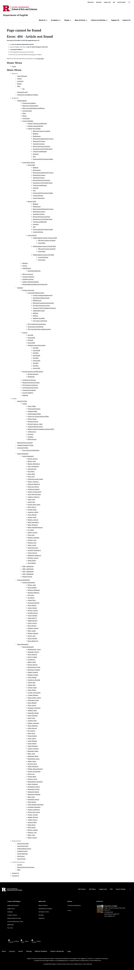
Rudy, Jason (31, 797)
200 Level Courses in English (41, 131)
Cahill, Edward (32, 677)
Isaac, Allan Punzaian (34, 494)
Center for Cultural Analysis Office (38, 416)
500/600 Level (37, 300)
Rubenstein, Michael (34, 794)
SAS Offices (41, 915)
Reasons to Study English (30, 106)
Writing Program (33, 421)
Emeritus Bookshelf (23, 580)
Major (24, 113)
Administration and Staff (25, 443)
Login (69, 951)
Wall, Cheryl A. (32, 626)
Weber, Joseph (32, 837)
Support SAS (41, 918)
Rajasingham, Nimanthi (35, 782)
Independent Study (39, 310)
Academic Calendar (12, 915)
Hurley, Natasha (33, 715)
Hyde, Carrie (31, 718)
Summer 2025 (32, 201)
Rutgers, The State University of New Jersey (62, 964)
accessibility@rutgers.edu (61, 960)
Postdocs (30, 437)
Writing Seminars (33, 374)
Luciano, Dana (32, 517)
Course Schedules (27, 121)
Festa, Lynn (31, 476)
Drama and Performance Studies (43, 159)
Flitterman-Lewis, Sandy (35, 479)
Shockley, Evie (32, 543)
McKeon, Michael (33, 633)
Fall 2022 (35, 366)
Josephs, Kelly (32, 720)
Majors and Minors (43, 905)
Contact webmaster (87, 964)
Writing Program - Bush (35, 424)
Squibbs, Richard (33, 817)
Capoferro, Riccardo (34, 680)
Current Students (27, 393)
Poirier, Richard (32, 615)
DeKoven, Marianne (34, 590)
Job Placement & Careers (30, 387)
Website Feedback (41, 951)
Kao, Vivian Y (31, 731)
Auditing (35, 313)
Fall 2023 (35, 363)
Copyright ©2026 (47, 964)
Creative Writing (38, 195)
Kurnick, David (32, 509)
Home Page (40, 58)
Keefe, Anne (31, 733)
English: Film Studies (34, 128)
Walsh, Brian (31, 825)
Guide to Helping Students (30, 282)
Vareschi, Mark (32, 822)
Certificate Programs (29, 380)
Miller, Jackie (32, 631)
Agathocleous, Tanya (34, 649)
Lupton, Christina (33, 748)
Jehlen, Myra (32, 600)
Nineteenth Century (39, 141)
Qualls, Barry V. (32, 618)
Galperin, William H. (34, 484)
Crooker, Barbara (33, 695)
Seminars (36, 154)
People (66, 20)
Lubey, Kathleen (33, 746)
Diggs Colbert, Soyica (34, 698)
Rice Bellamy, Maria (34, 787)
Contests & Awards (28, 277)
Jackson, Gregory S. (34, 497)
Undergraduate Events (24, 848)
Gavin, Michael (32, 703)
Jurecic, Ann (31, 502)
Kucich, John (32, 636)
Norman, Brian (32, 764)
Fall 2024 (35, 358)
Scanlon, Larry (32, 540)
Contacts (12, 951)
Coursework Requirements (36, 293)
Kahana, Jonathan (33, 723)
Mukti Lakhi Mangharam (35, 527)
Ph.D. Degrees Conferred (30, 385)
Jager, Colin (31, 499)
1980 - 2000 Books (28, 566)
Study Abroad (26, 268)
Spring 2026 (31, 165)
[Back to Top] (130, 965)
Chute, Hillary (32, 690)
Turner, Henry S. (32, 553)
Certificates (26, 118)
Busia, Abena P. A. (33, 641)
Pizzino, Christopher (34, 771)
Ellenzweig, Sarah (33, 700)
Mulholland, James (33, 759)
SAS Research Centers (44, 912)
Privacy (69, 910)
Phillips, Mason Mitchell (35, 769)
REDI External (32, 439)
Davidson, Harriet (33, 628)
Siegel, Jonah (32, 545)
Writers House (32, 419)
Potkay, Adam (32, 776)
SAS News (99, 2)
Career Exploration (39, 198)
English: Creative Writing (35, 126)
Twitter (26, 941)
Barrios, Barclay (32, 665)
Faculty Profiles (22, 401)
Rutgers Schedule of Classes (14, 918)
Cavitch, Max (31, 682)
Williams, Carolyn (33, 558)
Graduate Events (22, 851)
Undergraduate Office (34, 414)
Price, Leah (31, 535)
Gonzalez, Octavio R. (34, 708)
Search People (121, 2)
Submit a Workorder (57, 951)
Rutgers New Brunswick (13, 905)
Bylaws (19, 84)
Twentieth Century (39, 144)
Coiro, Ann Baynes (33, 466)
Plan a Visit (10, 928)
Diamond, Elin (32, 469)
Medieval (35, 134)
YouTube (38, 941)
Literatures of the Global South (42, 149)
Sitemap (29, 951)
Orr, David (31, 530)
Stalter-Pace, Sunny (34, 812)
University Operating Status (74, 905)
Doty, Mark (31, 471)
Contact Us (126, 20)
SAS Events (91, 2)
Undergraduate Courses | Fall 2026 (43, 255)
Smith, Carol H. (32, 623)
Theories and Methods (40, 151)
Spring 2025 (31, 343)
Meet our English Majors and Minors (33, 108)
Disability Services (28, 279)
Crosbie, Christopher (34, 693)
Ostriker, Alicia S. (33, 613)
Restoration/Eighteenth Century (43, 139)
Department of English (15, 15)
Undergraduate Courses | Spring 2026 (44, 246)
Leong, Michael (32, 741)
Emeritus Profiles (22, 448)
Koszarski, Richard (33, 603)
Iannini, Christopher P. (34, 492)
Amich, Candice (32, 657)
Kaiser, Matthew (33, 726)
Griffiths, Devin (32, 710)
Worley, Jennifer (33, 830)
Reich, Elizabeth (33, 784)
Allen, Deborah (32, 654)
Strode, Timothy (33, 815)
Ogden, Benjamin (33, 766)
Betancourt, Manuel (34, 670)
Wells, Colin (31, 835)
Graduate (20, 288)
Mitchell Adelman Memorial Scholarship (34, 284)
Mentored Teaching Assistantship (43, 303)
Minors (24, 116)
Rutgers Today (10, 908)
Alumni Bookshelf (22, 644)
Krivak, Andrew (32, 736)
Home (14, 66)
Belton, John (32, 461)
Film (34, 156)
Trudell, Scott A (32, 820)
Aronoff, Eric (31, 659)
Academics (55, 20)
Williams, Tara (32, 832)
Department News (23, 843)
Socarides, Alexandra (34, 807)
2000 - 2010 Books (28, 569)
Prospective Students (29, 103)
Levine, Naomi (32, 743)
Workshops (31, 376)
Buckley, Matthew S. (34, 464)
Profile (24, 404)
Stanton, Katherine (34, 809)
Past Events (21, 856)
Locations (20, 81)
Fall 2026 (30, 335)
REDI (18, 870)
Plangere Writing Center (35, 426)
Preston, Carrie (32, 779)
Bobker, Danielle (33, 672)
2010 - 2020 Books (28, 571)
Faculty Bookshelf (22, 454)
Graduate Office (32, 411)
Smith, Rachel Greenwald (35, 804)
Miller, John (31, 754)
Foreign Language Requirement (43, 295)
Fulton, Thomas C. (33, 482)
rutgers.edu (107, 2)
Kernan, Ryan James (34, 504)
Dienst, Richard (32, 638)
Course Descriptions (28, 162)
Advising (25, 263)
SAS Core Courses (27, 274)
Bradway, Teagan (33, 675)
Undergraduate (22, 100)
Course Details (32, 235)
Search (20, 951)
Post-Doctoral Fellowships (30, 450)
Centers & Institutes (98, 20)
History (19, 78)
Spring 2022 (36, 368)
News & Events (80, 20)
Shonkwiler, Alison (33, 799)
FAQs (18, 86)
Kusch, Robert (32, 605)
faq (23, 89)
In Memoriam (32, 432)
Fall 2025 (30, 340)
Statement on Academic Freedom (27, 95)
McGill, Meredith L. (33, 522)
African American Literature (41, 146)
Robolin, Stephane (33, 537)
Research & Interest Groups (31, 382)
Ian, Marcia (31, 598)
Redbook (25, 395)
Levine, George (32, 608)
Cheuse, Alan (32, 685)
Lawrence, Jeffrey (33, 512)
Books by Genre (27, 576)
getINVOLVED (10, 924)
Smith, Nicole (32, 802)
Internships (41, 243)
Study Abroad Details (34, 271)
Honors (24, 266)
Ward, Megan (32, 827)
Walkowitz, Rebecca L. (34, 555)
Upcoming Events (22, 846)
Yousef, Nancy (32, 560)
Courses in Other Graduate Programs (44, 308)
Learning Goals (27, 111)
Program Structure (28, 290)
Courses (24, 332)
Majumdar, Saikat (33, 751)
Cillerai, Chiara (32, 687)
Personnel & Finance (34, 409)
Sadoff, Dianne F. (33, 620)
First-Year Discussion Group (41, 305)
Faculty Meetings (22, 854)
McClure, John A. (33, 610)
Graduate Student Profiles (25, 445)
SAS (114, 2)
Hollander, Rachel (33, 713)
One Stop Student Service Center (15, 921)
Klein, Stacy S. (32, 507)
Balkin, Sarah (32, 662)
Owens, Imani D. (33, 532)
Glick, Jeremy (32, 705)
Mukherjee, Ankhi (33, 756)
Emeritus (30, 434)
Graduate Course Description (36, 345)
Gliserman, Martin (33, 487)
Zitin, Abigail (32, 563)
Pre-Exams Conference (40, 321)
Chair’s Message (22, 76)
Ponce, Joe (31, 774)
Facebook (16, 941)
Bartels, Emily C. (33, 459)
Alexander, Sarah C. (33, 652)
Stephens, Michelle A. (34, 550)
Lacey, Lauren (32, 738)
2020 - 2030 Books (28, 574)
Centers (19, 865)
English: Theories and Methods (37, 123)
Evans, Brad (31, 474)
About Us (42, 20)
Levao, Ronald (32, 515)
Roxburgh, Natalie (33, 792)
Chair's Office (32, 406)
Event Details (21, 859)
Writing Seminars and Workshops (32, 371)
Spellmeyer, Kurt (33, 548)
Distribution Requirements (41, 298)
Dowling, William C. (34, 592)
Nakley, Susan (32, 761)
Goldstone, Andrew (33, 489)
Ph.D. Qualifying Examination (37, 324)
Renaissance (37, 136)
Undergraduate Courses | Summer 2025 (45, 238)
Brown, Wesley (32, 587)
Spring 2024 (36, 360)
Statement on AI (22, 92)
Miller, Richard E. (33, 525)
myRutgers (10, 912)
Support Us (115, 20)
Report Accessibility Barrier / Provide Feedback (87, 960)
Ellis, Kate (31, 595)
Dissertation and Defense (35, 327)
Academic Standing (39, 318)
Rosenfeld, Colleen (33, 789)
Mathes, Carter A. (33, 520)
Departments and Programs (45, 908)
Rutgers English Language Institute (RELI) (41, 429)
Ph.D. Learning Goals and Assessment (39, 329)
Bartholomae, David (34, 667)
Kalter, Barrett (32, 728)
